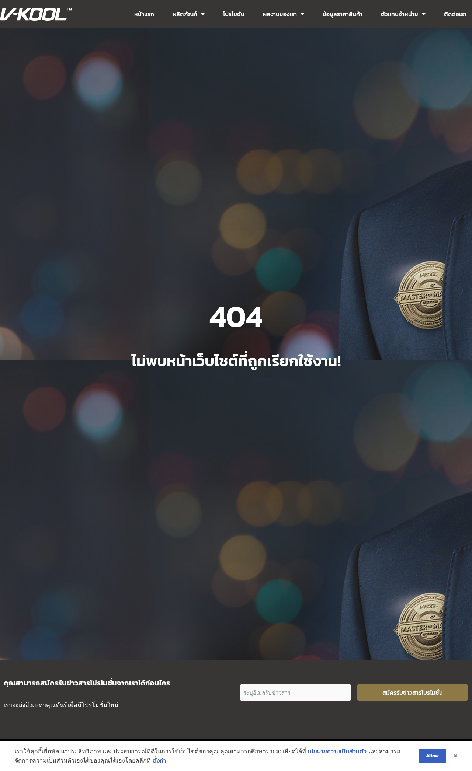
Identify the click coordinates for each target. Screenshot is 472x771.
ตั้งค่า (159, 760)
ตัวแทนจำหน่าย (399, 14)
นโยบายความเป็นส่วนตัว (337, 751)
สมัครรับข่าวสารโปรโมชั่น (412, 692)
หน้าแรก (144, 14)
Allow (432, 756)
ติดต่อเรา (455, 14)
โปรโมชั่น (233, 14)
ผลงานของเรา (280, 14)
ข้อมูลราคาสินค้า (342, 14)
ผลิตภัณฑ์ (185, 14)
